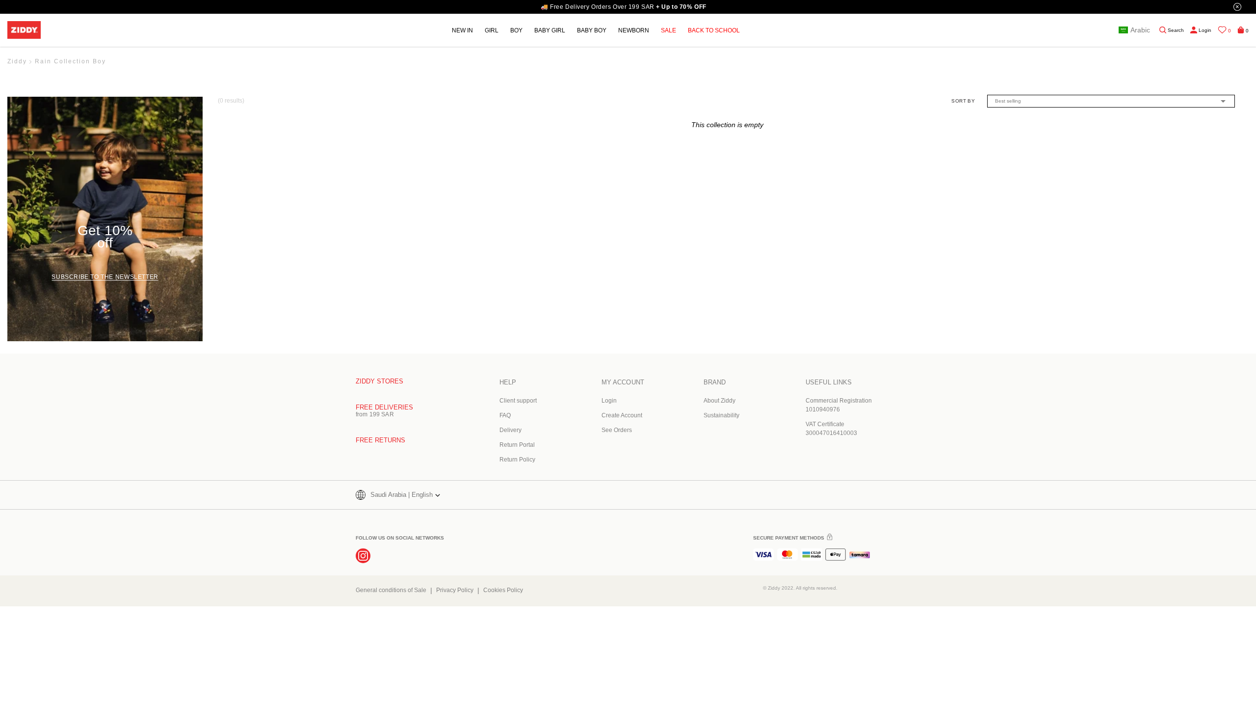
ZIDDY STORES (379, 381)
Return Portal (517, 444)
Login (609, 400)
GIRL (491, 30)
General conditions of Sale (391, 590)
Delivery (510, 430)
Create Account (622, 415)
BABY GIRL (549, 30)
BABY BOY (591, 30)
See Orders (617, 430)
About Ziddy (719, 400)
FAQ (505, 415)
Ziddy (17, 61)
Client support (518, 400)
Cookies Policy (503, 590)
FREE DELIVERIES (384, 407)
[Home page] (24, 30)
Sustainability (721, 415)
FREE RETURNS (380, 440)
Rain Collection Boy (70, 61)
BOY (516, 30)
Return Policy (517, 459)
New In (462, 30)
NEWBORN (633, 30)
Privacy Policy (454, 590)
